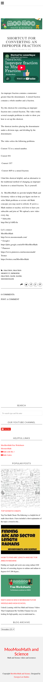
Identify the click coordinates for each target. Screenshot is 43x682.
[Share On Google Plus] (35, 285)
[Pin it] (40, 285)
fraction (8, 270)
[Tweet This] (26, 285)
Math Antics (7, 455)
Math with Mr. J (8, 452)
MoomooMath (6, 448)
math (12, 276)
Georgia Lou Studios (21, 677)
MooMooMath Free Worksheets (12, 445)
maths (19, 276)
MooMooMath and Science (21, 651)
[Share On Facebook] (31, 285)
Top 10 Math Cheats (11, 511)
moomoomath (7, 279)
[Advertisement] (21, 377)
